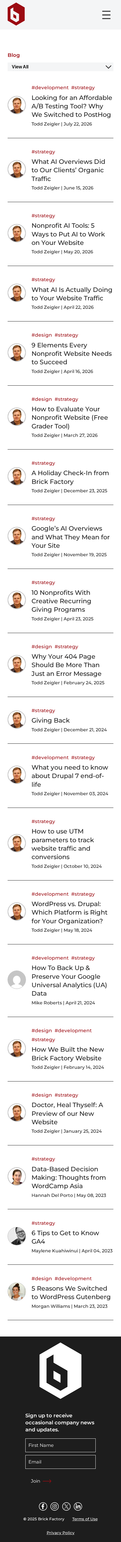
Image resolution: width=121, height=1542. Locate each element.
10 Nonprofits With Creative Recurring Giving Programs (61, 601)
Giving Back (51, 720)
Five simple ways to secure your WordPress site (68, 1423)
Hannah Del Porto (52, 1195)
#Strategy (83, 87)
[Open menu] (106, 15)
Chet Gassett (46, 1496)
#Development (50, 87)
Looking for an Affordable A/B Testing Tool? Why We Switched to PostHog (72, 106)
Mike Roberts (47, 1002)
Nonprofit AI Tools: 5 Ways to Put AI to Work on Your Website (68, 234)
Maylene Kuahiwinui (55, 1250)
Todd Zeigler (46, 124)
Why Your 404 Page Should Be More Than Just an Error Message (67, 665)
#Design (42, 335)
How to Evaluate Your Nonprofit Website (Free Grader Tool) (70, 417)
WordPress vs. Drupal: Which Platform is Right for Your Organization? (69, 912)
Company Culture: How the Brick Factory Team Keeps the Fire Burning (69, 1354)
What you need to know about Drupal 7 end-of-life (70, 775)
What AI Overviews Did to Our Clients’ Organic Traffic (68, 170)
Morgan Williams (51, 1306)
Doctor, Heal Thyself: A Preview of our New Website (67, 1113)
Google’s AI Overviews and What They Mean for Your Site (71, 536)
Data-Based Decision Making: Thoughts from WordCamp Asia (69, 1177)
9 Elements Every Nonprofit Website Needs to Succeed (72, 353)
